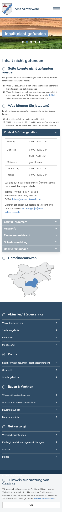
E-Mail (52, 95)
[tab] (31, 132)
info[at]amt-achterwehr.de (26, 199)
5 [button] (39, 41)
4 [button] (35, 41)
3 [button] (31, 41)
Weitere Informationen (44, 498)
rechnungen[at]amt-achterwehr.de (24, 210)
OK (31, 505)
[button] (31, 132)
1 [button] (23, 41)
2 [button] (27, 41)
